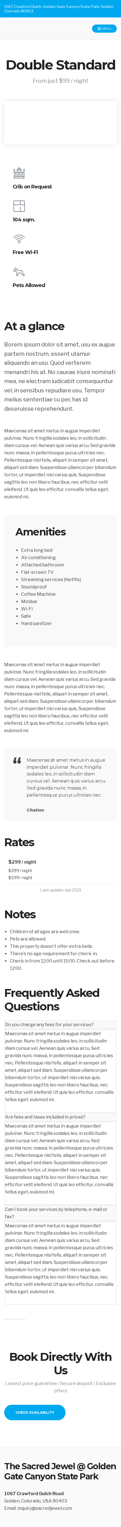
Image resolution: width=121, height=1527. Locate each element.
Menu (106, 28)
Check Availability (34, 1412)
